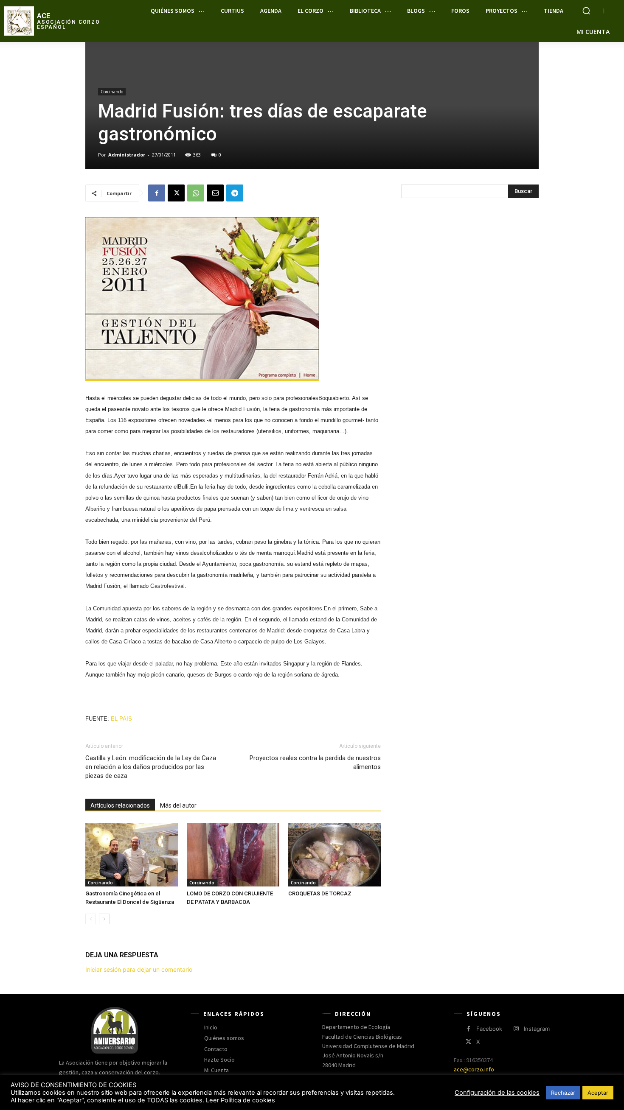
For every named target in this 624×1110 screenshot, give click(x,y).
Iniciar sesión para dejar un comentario (138, 969)
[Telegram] (234, 193)
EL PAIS (120, 719)
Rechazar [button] (563, 1092)
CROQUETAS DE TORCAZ (319, 893)
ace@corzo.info (474, 1069)
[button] (586, 10)
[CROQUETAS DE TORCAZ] (334, 854)
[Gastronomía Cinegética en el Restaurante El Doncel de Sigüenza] (131, 854)
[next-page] (104, 919)
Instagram (537, 1028)
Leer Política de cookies (240, 1100)
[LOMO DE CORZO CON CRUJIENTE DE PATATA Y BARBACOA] (233, 854)
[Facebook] (156, 193)
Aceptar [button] (597, 1092)
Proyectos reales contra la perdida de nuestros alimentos (315, 762)
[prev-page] (90, 919)
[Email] (215, 193)
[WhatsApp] (195, 193)
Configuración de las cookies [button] (497, 1092)
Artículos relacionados (120, 805)
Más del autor (178, 805)
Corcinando (112, 92)
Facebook (489, 1028)
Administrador (126, 154)
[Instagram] (516, 1028)
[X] (176, 193)
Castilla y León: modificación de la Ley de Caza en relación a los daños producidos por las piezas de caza (150, 767)
